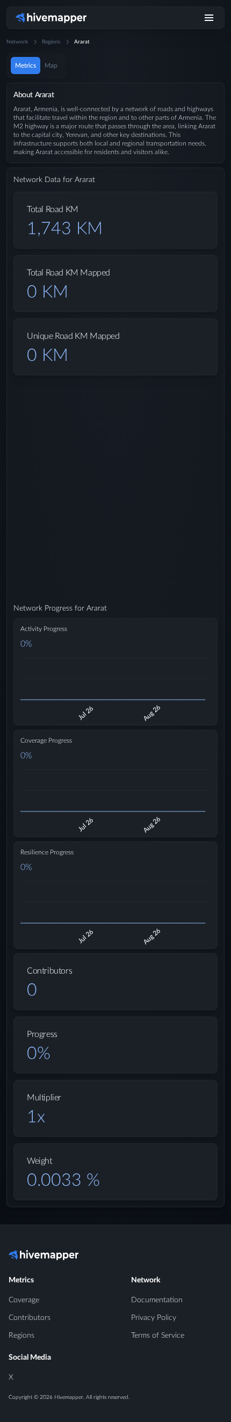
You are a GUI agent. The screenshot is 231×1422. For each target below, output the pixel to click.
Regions (51, 42)
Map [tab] (51, 65)
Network (17, 42)
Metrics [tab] (25, 65)
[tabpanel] (115, 653)
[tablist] (36, 65)
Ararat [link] (82, 42)
